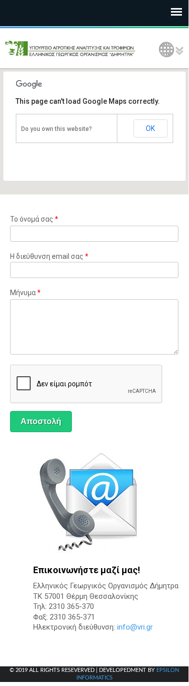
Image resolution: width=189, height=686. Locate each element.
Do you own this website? (56, 128)
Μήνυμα (25, 293)
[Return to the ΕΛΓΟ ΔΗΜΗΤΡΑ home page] (70, 48)
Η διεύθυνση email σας (49, 256)
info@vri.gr (135, 627)
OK (150, 128)
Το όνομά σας (34, 219)
